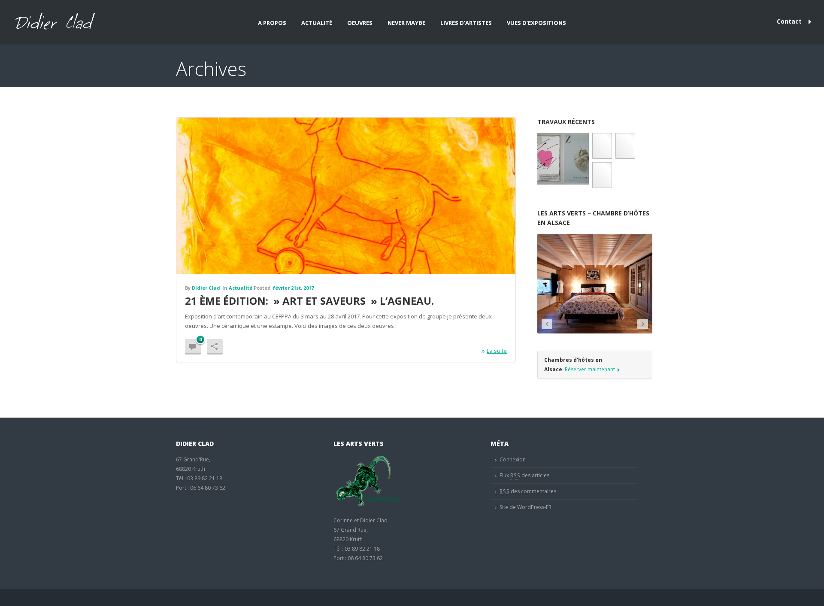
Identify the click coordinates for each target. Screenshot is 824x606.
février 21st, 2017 (293, 288)
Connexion (513, 459)
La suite (497, 351)
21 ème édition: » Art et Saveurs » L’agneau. (309, 301)
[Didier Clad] (53, 22)
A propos (272, 23)
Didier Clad (206, 288)
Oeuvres (360, 23)
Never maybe (406, 23)
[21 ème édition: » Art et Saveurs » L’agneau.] (345, 196)
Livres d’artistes (466, 23)
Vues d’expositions (536, 23)
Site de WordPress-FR (525, 507)
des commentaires (528, 491)
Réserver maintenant (590, 369)
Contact (789, 21)
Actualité (316, 23)
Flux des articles (524, 475)
